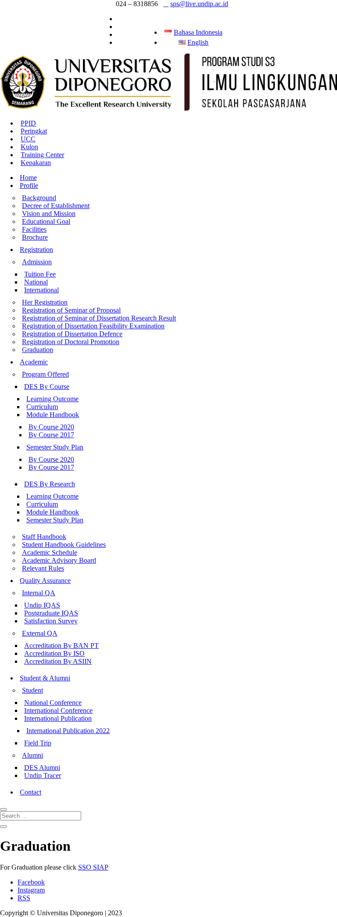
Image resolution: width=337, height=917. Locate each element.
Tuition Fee (40, 274)
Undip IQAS (42, 605)
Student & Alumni (45, 678)
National (36, 282)
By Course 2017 (51, 435)
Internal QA (38, 593)
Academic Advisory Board (59, 560)
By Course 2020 (51, 427)
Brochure (35, 237)
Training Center (42, 154)
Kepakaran (36, 162)
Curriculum (42, 406)
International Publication (58, 718)
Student (32, 690)
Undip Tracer (42, 775)
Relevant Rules (43, 568)
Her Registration (45, 302)
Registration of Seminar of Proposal (71, 310)
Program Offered (45, 374)
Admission (37, 262)
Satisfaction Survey (51, 621)
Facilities (34, 229)
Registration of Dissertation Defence (72, 334)
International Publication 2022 (68, 730)
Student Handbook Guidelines (64, 544)
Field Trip (37, 743)
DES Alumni (42, 767)
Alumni (32, 755)
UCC (28, 139)
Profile (29, 185)
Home (28, 177)
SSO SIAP (93, 867)
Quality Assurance (45, 580)
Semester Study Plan (54, 447)
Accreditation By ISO (54, 653)
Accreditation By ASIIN (58, 661)
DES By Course (46, 386)
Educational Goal (46, 221)
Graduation (37, 349)
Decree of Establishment (56, 205)
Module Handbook (52, 414)
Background (39, 197)
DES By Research (49, 484)
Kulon (29, 147)
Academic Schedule (49, 552)
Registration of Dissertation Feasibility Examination (93, 326)
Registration (36, 249)
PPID (28, 123)
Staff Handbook (44, 536)
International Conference (58, 710)
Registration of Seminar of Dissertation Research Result (99, 318)
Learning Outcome (52, 399)
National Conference (53, 702)
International (41, 290)
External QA (39, 633)
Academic (34, 362)
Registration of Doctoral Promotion (70, 341)
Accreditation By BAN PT (61, 645)
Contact (30, 792)
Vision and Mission (48, 213)
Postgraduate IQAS (51, 613)
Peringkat (34, 131)
